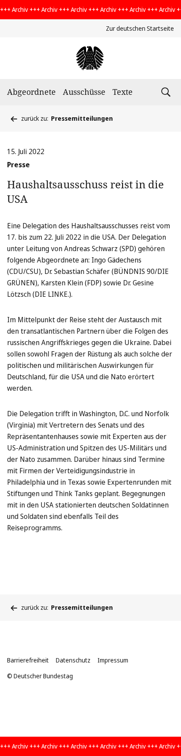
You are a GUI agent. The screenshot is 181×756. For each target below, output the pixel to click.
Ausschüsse (84, 91)
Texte (122, 91)
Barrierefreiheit (28, 660)
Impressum (113, 660)
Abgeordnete (31, 91)
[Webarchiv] (90, 58)
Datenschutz (73, 660)
